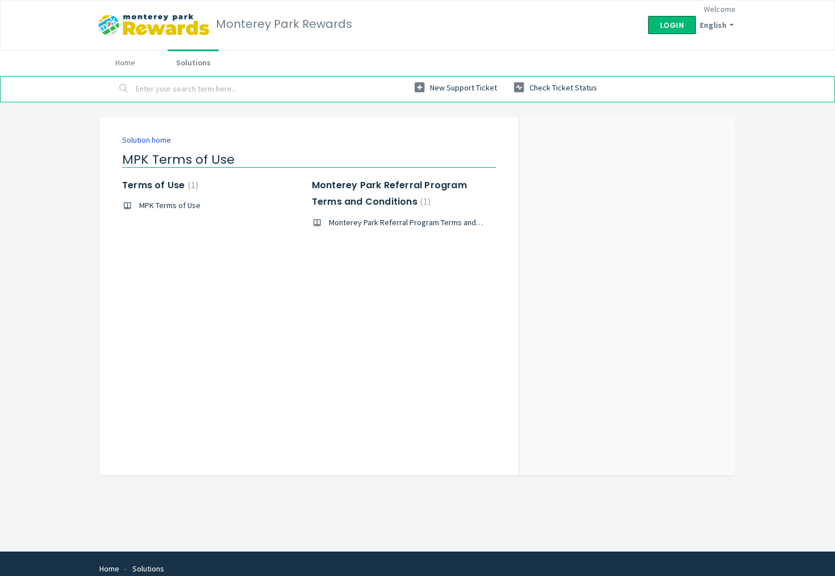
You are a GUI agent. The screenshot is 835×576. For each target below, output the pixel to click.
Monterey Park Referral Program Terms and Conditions (421, 222)
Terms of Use (158, 185)
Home (125, 62)
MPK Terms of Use (170, 205)
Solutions (193, 62)
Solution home (146, 140)
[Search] (124, 89)
